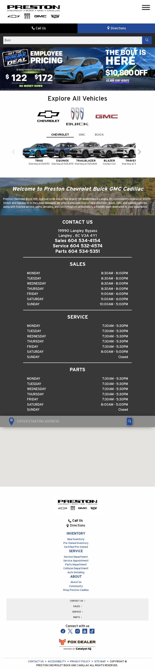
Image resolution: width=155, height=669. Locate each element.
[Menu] (146, 8)
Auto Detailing (75, 572)
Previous (5, 68)
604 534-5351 (84, 251)
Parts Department (76, 564)
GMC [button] (82, 134)
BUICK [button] (99, 134)
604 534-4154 (84, 240)
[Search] (147, 40)
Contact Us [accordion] (77, 601)
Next (150, 68)
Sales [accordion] (77, 606)
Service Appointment (76, 560)
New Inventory (75, 539)
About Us (76, 582)
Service (76, 551)
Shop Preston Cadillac (76, 590)
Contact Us (36, 661)
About (76, 576)
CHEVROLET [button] (60, 134)
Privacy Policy (80, 661)
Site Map (100, 661)
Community (76, 586)
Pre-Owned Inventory (75, 543)
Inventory (75, 533)
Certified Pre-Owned (76, 547)
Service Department (76, 557)
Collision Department (75, 568)
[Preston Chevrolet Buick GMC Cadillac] (33, 12)
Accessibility (57, 661)
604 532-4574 (86, 246)
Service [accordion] (77, 612)
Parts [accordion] (77, 617)
